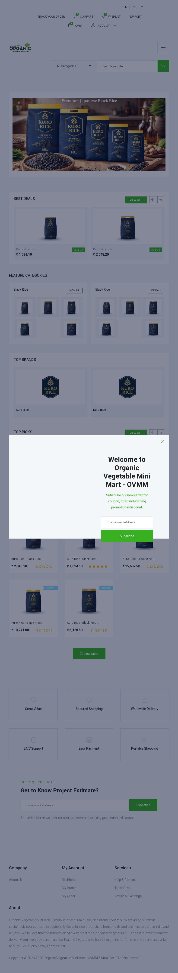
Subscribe (127, 536)
